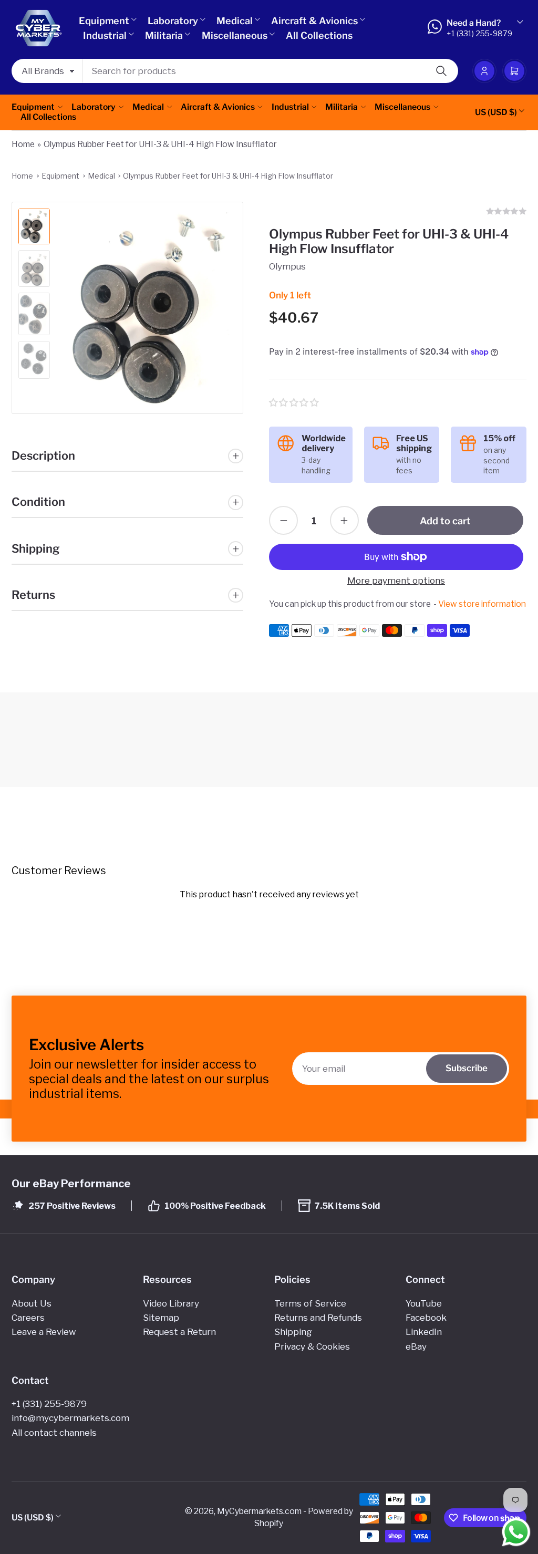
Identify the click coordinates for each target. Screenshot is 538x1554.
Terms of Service (310, 1303)
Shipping (293, 1332)
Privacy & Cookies (312, 1346)
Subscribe (467, 1068)
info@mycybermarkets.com (70, 1418)
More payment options (396, 580)
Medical (234, 20)
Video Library (171, 1303)
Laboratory (173, 20)
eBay (416, 1346)
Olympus (287, 266)
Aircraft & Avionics (314, 20)
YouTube (424, 1303)
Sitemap (161, 1317)
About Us (31, 1303)
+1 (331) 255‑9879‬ (49, 1403)
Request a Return (179, 1332)
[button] (294, 403)
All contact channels (54, 1432)
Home (23, 144)
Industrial (105, 35)
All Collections (319, 35)
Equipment (104, 20)
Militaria (164, 35)
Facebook (426, 1317)
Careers (28, 1317)
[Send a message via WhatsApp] (516, 1532)
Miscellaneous (234, 35)
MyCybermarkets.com (259, 1511)
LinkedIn (424, 1332)
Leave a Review (44, 1332)
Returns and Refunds (318, 1317)
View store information (482, 604)
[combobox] (270, 71)
